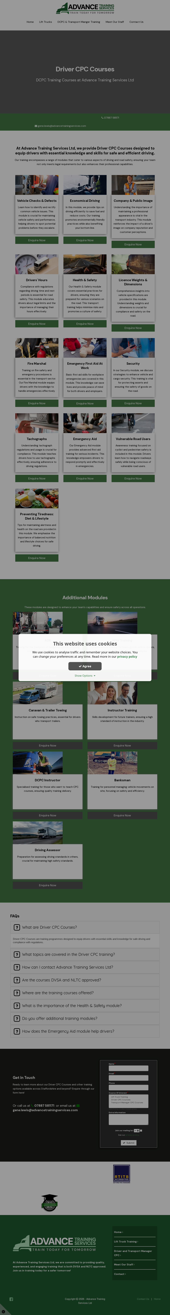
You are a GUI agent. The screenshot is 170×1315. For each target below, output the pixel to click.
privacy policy (127, 656)
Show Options (84, 675)
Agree (86, 666)
